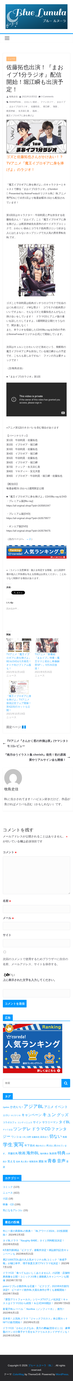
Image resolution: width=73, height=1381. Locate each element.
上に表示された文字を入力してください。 (30, 979)
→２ (28, 539)
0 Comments (47, 96)
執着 (65, 1137)
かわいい (16, 1107)
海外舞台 (44, 1153)
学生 (8, 1144)
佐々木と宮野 (25, 1137)
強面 (55, 106)
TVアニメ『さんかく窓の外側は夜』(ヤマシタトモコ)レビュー (37, 743)
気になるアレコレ (13, 1210)
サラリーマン (50, 1122)
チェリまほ (8, 1129)
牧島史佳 (13, 96)
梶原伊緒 (10, 111)
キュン (49, 1114)
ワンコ (15, 1136)
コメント (9, 852)
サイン (37, 1122)
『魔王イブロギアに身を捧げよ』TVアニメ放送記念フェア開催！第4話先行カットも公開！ (18, 703)
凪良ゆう (44, 1137)
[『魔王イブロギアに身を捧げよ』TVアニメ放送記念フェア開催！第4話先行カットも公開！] (18, 687)
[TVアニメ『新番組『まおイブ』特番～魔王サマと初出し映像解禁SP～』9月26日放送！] (47, 645)
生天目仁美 (23, 111)
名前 (7, 900)
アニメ (49, 1107)
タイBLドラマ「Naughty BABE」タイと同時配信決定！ (33, 1240)
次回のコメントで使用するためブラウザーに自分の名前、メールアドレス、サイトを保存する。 (35, 962)
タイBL (64, 1122)
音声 (61, 1160)
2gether (6, 1107)
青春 (51, 1160)
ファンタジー (47, 102)
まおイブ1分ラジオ (18, 106)
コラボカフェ (10, 1122)
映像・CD (8, 1204)
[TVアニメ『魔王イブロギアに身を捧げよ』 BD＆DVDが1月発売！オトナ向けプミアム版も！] (18, 645)
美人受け (25, 1162)
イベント (61, 1107)
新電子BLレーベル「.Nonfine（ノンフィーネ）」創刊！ (34, 1309)
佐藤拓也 (35, 106)
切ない (55, 1136)
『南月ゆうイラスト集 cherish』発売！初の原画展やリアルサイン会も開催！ (35, 757)
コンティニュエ (24, 1122)
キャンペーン (31, 1115)
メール (8, 917)
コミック (8, 1186)
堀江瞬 (46, 106)
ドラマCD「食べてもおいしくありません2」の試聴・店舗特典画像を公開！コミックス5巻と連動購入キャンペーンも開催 (36, 1276)
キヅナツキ (16, 1115)
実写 (18, 1144)
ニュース (11, 59)
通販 (41, 1161)
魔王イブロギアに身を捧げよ (20, 115)
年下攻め (29, 1145)
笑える (11, 1161)
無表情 (53, 1153)
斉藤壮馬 (13, 1153)
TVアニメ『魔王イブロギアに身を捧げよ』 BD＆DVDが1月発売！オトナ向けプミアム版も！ (18, 661)
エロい (6, 1115)
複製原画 (33, 1162)
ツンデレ (22, 1129)
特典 (61, 1153)
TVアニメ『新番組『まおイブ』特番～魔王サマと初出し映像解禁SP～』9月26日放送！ (47, 661)
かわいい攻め (30, 102)
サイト (7, 934)
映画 (22, 1153)
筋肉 (35, 111)
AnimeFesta (15, 102)
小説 (5, 1198)
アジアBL (33, 1106)
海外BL (32, 1153)
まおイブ (61, 102)
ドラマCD (41, 1129)
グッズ (63, 1115)
